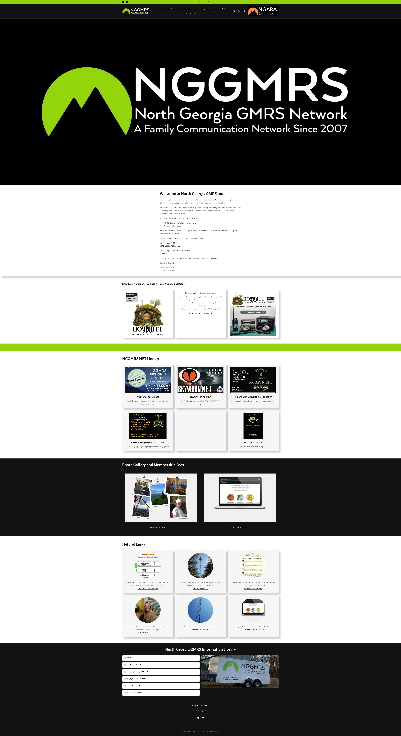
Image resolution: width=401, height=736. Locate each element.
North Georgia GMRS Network (198, 731)
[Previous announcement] (170, 2)
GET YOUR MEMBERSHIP (238, 528)
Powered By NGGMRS (212, 731)
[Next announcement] (231, 2)
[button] (196, 13)
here (152, 404)
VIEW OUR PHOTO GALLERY (159, 528)
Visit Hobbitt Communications (199, 313)
